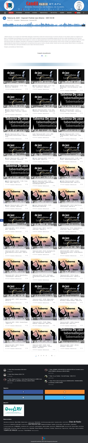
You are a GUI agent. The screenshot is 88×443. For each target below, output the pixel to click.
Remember (32, 428)
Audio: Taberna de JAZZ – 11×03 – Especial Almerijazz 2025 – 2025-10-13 (70, 181)
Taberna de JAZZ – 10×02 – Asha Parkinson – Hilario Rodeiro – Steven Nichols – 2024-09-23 (42, 346)
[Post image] (4, 370)
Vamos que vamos (35, 430)
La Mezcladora (73, 424)
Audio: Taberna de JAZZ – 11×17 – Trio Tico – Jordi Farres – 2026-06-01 (43, 86)
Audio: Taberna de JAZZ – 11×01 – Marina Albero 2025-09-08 (42, 206)
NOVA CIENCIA (81, 426)
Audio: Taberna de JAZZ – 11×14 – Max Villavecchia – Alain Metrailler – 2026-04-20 (44, 110)
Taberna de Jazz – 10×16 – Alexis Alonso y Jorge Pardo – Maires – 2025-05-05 (71, 228)
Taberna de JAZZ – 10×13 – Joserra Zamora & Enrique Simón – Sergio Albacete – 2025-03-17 (71, 252)
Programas (16, 20)
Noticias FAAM (75, 426)
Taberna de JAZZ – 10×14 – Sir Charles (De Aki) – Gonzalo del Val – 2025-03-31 (44, 251)
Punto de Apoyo (13, 428)
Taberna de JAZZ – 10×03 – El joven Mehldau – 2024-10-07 (14, 345)
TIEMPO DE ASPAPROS (79, 428)
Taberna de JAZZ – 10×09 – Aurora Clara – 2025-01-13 (16, 300)
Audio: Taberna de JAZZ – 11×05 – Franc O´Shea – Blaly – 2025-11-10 (16, 181)
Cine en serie (37, 422)
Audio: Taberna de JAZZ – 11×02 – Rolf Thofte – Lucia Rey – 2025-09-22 (16, 206)
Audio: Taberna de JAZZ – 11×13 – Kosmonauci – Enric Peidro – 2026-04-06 (70, 110)
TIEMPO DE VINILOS (10, 430)
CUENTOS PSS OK (65, 422)
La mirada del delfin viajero (9, 426)
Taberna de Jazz (24, 20)
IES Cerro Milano (59, 424)
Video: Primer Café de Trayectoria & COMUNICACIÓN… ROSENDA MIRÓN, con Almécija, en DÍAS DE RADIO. (65, 381)
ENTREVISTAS (34, 424)
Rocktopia (52, 428)
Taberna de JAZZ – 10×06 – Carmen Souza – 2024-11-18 (16, 323)
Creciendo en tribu (58, 422)
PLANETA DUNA (7, 428)
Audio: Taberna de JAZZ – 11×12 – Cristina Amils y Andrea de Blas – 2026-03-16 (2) (16, 135)
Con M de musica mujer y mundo (47, 422)
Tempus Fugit (72, 428)
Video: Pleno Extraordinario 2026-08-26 (17, 369)
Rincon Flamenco (39, 428)
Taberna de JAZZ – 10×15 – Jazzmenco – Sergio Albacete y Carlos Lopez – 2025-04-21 (16, 252)
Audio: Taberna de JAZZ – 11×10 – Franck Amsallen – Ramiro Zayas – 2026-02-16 (70, 135)
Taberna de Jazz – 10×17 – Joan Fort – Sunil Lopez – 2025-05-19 (43, 228)
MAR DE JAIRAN (46, 426)
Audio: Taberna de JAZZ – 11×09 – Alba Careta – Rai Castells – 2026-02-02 (16, 159)
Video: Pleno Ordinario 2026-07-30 (16, 374)
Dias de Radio (75, 422)
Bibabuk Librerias (24, 422)
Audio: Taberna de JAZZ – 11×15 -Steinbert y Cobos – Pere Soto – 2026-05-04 (16, 111)
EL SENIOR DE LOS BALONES (15, 424)
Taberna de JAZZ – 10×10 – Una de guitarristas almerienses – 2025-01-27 (70, 276)
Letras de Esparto (38, 426)
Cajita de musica (31, 422)
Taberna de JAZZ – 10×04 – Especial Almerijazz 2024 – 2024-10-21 (69, 323)
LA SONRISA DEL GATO (24, 426)
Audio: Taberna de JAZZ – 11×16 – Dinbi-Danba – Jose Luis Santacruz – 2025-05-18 (71, 87)
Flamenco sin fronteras (46, 424)
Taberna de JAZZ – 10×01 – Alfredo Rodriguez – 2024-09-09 (69, 345)
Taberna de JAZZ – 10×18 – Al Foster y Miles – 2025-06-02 (15, 228)
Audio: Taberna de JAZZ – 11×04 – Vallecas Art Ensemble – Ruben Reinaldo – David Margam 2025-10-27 (43, 182)
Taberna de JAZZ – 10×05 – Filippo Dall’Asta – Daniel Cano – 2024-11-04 (42, 323)
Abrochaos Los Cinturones (9, 422)
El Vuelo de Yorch (24, 424)
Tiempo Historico (20, 430)
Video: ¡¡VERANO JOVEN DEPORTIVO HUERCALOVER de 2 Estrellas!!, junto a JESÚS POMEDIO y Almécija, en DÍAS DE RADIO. (66, 370)
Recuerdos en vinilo (25, 428)
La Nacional (17, 426)
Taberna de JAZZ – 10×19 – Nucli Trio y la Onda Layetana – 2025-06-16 (71, 206)
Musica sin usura (60, 426)
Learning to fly (31, 426)
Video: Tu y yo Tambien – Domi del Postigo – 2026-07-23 (62, 376)
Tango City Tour (65, 428)
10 (51, 355)
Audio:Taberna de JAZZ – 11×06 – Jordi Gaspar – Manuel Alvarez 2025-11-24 (71, 159)
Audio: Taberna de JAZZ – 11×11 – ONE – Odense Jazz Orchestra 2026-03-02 (43, 134)
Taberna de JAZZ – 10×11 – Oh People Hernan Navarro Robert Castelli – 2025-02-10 (44, 276)
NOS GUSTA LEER (68, 426)
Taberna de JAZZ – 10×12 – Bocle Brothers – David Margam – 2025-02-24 (16, 276)
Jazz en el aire (66, 424)
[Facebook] (25, 89)
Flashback (53, 424)
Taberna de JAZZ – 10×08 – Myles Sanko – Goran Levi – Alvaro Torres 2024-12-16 (44, 300)
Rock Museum (47, 428)
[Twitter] (27, 89)
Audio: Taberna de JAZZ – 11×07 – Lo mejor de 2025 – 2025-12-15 (43, 159)
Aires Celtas (17, 422)
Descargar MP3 (33, 20)
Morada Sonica (52, 426)
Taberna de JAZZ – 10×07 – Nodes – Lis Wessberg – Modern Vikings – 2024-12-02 (71, 300)
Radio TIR (19, 428)
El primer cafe (6, 424)
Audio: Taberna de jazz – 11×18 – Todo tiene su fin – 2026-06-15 (16, 86)
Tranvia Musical (27, 430)
